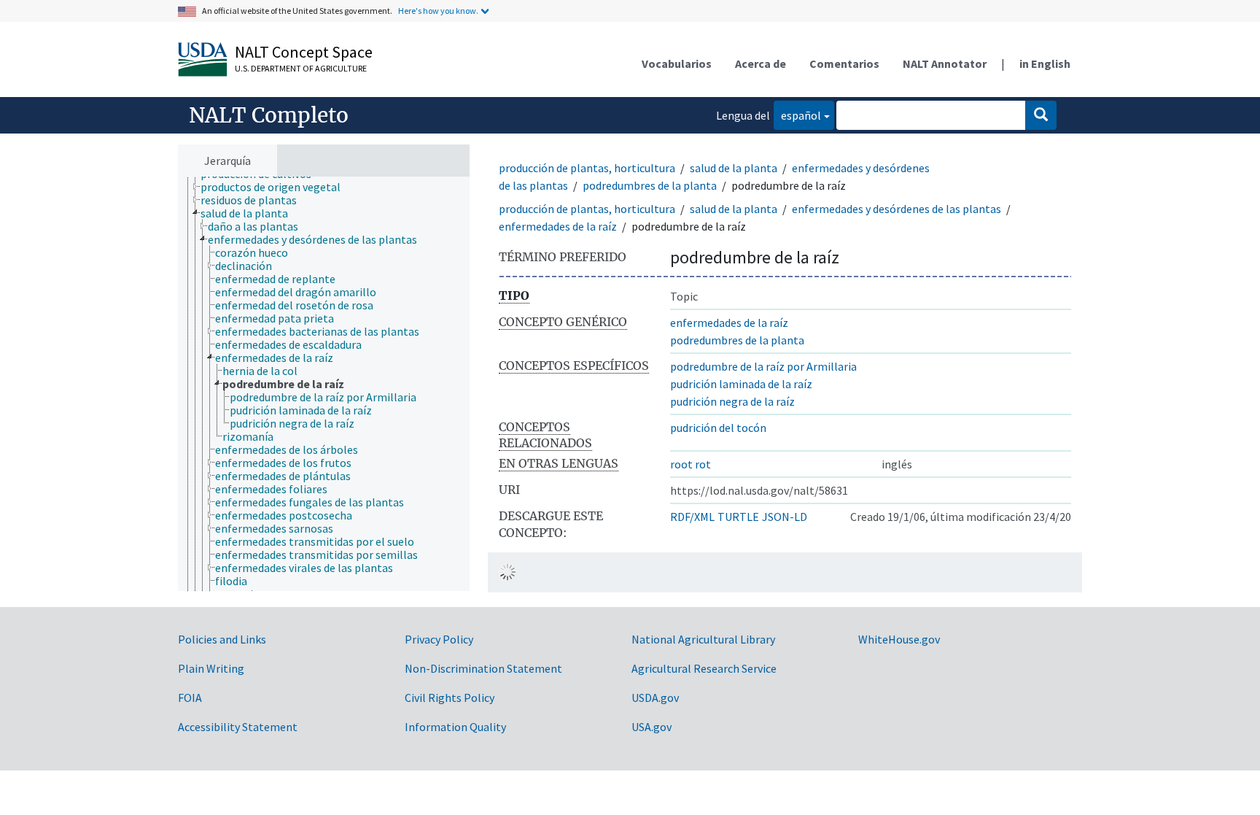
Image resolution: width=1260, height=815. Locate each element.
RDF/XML (692, 516)
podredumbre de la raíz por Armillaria (763, 366)
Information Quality (455, 726)
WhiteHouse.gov (899, 639)
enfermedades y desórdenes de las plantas (896, 208)
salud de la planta (733, 168)
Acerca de (760, 63)
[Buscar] (1041, 115)
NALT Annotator (945, 63)
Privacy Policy (439, 639)
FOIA (190, 697)
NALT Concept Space (304, 52)
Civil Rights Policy (449, 697)
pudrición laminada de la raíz (741, 383)
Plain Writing (211, 668)
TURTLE (738, 516)
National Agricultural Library (703, 639)
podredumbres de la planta (650, 185)
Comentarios (844, 63)
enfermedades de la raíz (558, 226)
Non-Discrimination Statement (483, 668)
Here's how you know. (438, 10)
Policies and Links (222, 639)
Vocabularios (677, 63)
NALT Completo (269, 115)
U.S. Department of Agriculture (301, 68)
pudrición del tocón (718, 427)
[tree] (324, 384)
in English (1044, 63)
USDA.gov (655, 697)
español (797, 115)
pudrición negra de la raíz (732, 401)
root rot (690, 464)
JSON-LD (784, 516)
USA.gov (651, 726)
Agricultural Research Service (704, 668)
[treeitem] (277, 186)
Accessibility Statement (238, 726)
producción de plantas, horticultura (587, 168)
